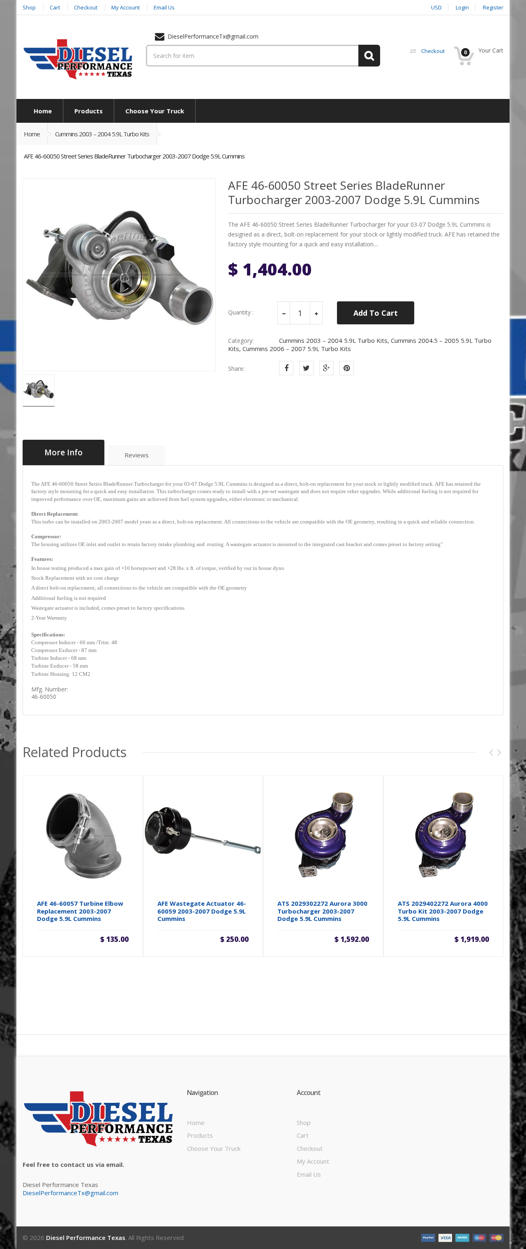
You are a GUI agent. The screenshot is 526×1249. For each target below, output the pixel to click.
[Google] (326, 368)
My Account (313, 1161)
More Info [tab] (63, 452)
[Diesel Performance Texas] (78, 59)
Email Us (309, 1174)
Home (32, 134)
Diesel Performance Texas (85, 1237)
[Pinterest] (346, 368)
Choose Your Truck (213, 1148)
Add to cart (83, 938)
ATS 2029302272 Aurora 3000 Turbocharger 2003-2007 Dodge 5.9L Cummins (322, 911)
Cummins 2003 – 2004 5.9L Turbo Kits (102, 134)
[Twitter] (306, 368)
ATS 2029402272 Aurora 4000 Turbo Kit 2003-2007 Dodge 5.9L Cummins (443, 911)
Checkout (310, 1148)
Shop (304, 1122)
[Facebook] (286, 368)
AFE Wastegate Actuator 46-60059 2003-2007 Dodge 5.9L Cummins (201, 911)
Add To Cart (375, 313)
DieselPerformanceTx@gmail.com (70, 1193)
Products (200, 1135)
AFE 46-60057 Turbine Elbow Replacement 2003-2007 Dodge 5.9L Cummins (80, 911)
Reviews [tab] (137, 455)
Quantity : (241, 312)
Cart (303, 1135)
